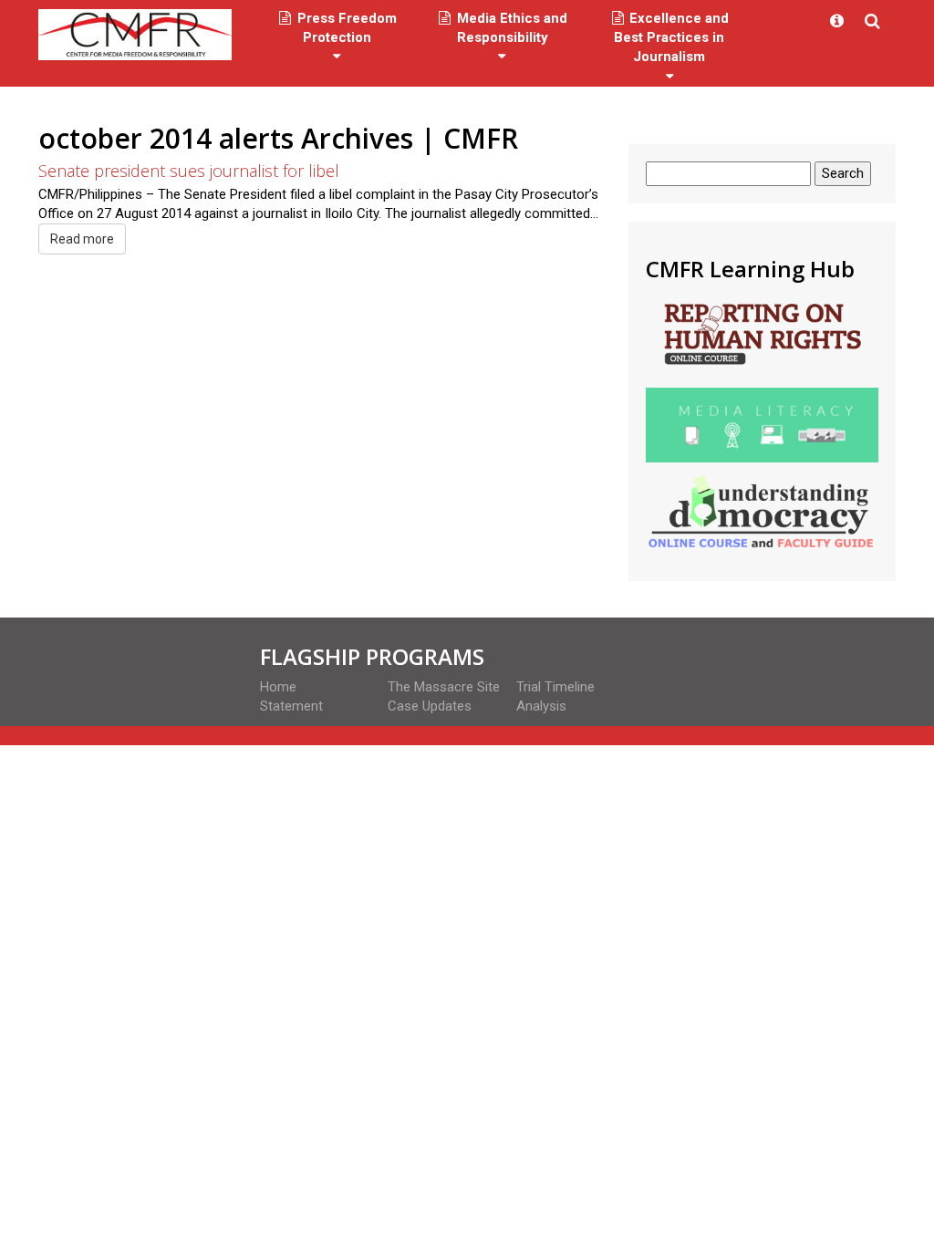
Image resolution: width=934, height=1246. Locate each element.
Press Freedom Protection (345, 28)
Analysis (541, 706)
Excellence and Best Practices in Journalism (671, 37)
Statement (291, 706)
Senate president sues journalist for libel (188, 171)
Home (278, 687)
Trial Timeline (555, 687)
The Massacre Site (444, 687)
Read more (82, 239)
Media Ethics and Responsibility (510, 28)
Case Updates (430, 706)
